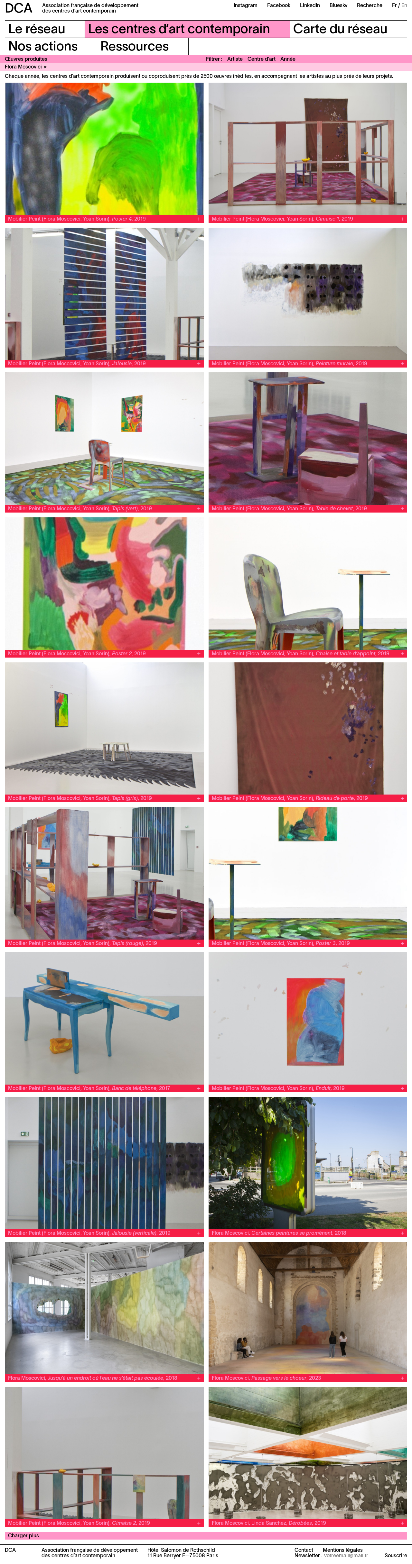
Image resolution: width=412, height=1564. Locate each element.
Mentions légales (343, 1550)
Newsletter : (309, 1556)
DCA (19, 9)
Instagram (246, 6)
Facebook (278, 6)
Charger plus (23, 1536)
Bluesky (338, 6)
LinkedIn (310, 6)
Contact (304, 1550)
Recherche (369, 6)
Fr (394, 6)
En (404, 6)
